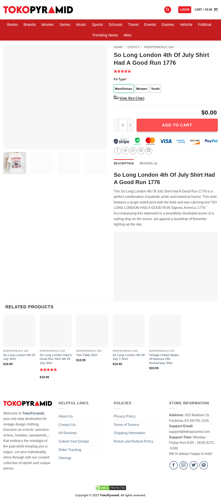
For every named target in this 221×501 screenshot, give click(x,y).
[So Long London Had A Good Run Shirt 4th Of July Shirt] (56, 331)
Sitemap (64, 458)
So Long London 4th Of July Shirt (19, 357)
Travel (133, 24)
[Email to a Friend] (133, 150)
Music (81, 24)
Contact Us (67, 425)
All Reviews (67, 433)
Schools (115, 24)
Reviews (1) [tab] (149, 163)
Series (64, 24)
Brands (30, 24)
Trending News (105, 35)
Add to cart (177, 125)
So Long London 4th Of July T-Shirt (129, 357)
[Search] (167, 9)
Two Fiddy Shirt (86, 355)
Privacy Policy (125, 416)
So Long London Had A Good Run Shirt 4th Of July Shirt (55, 359)
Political (204, 24)
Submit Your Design (73, 441)
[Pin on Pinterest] (141, 150)
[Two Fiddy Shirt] (92, 331)
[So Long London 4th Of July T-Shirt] (129, 331)
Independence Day (159, 47)
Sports (97, 24)
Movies (47, 24)
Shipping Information (129, 433)
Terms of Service (126, 425)
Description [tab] (124, 163)
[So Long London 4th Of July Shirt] (19, 331)
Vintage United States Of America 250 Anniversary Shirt (164, 359)
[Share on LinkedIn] (148, 150)
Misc (128, 35)
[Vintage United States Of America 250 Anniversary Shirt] (165, 331)
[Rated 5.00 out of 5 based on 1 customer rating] (166, 71)
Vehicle (186, 24)
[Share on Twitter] (125, 150)
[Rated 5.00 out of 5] (48, 369)
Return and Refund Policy (133, 441)
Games (168, 24)
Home (118, 47)
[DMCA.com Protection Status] (110, 487)
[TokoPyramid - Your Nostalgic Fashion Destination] (38, 9)
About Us (65, 416)
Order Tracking (69, 450)
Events (150, 24)
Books (12, 24)
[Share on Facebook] (117, 150)
